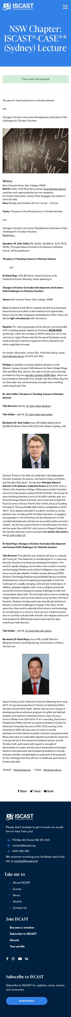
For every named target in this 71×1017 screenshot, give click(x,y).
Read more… (9, 235)
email (46, 196)
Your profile (17, 946)
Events (17, 889)
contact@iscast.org (23, 845)
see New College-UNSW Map (40, 375)
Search (17, 901)
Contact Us (20, 908)
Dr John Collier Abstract (38, 406)
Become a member (22, 927)
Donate (14, 940)
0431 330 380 (20, 851)
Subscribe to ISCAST (23, 934)
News (16, 895)
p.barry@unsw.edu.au (54, 189)
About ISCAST (21, 883)
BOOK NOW (55, 330)
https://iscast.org (22, 770)
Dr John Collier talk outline (39, 415)
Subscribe (26, 1001)
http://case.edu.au (52, 770)
